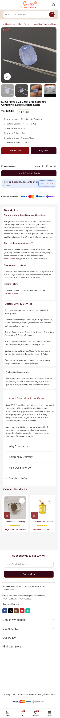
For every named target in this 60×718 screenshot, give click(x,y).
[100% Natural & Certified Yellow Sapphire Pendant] (42, 507)
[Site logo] (28, 5)
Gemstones (10, 24)
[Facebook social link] (43, 166)
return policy (13, 293)
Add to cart (15, 150)
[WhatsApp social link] (54, 166)
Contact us (13, 259)
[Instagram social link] (16, 610)
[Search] (52, 14)
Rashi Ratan (23, 24)
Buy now (43, 150)
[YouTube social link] (22, 610)
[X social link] (47, 166)
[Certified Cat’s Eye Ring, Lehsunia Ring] (15, 507)
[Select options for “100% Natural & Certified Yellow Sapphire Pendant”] (34, 515)
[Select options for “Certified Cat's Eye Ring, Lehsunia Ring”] (7, 515)
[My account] (53, 5)
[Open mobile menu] (4, 5)
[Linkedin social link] (51, 166)
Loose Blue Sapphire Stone (44, 24)
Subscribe (29, 574)
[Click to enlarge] (7, 76)
